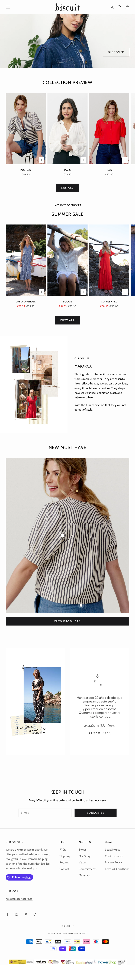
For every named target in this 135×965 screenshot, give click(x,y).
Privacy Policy (113, 862)
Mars (67, 169)
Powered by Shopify (76, 933)
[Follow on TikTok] (35, 914)
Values (83, 862)
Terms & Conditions (117, 869)
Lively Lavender (26, 301)
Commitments (88, 869)
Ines (109, 169)
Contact (64, 869)
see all (67, 187)
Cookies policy (114, 856)
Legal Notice (112, 849)
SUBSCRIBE (96, 812)
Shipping (64, 856)
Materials (84, 875)
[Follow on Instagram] (16, 914)
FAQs (62, 849)
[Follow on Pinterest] (25, 914)
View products (67, 621)
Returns (64, 862)
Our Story (85, 856)
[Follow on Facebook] (7, 914)
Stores (83, 849)
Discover (116, 52)
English (66, 926)
